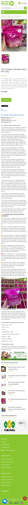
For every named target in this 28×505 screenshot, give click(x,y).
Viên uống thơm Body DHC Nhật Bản (17, 375)
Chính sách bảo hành (6, 467)
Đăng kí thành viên (5, 485)
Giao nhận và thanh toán (7, 479)
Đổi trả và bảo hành (6, 482)
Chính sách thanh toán (6, 459)
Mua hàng (6, 99)
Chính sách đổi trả (5, 464)
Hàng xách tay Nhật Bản (14, 16)
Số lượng (4, 91)
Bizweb (14, 500)
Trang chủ (3, 16)
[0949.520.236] (25, 498)
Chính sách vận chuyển (7, 462)
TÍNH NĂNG (4, 110)
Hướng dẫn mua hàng (6, 476)
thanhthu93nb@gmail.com (9, 450)
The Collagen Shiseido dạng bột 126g (17, 399)
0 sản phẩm (24, 3)
